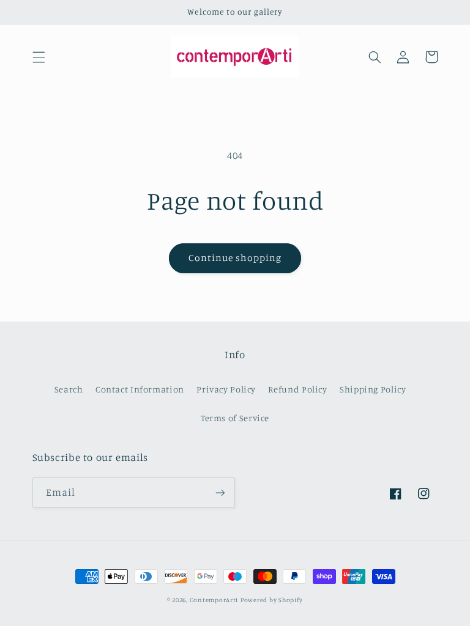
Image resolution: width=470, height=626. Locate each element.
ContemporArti (214, 599)
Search (68, 389)
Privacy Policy (226, 389)
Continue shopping (235, 257)
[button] (38, 57)
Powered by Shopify (272, 599)
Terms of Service (235, 418)
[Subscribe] (220, 492)
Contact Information (139, 389)
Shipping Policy (373, 389)
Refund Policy (297, 389)
